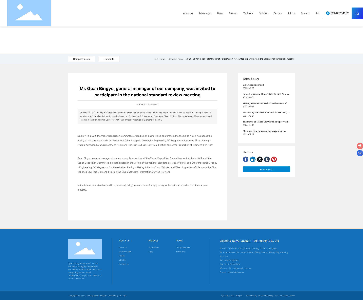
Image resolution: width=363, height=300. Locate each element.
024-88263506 (232, 264)
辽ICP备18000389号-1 (231, 295)
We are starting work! (253, 85)
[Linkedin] (253, 159)
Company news (81, 59)
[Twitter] (260, 159)
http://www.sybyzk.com (240, 268)
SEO (276, 295)
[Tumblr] (267, 159)
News (162, 59)
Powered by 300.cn (255, 295)
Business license (287, 295)
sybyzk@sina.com (235, 272)
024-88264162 (340, 13)
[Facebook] (245, 159)
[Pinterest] (274, 159)
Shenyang (268, 295)
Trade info (109, 59)
